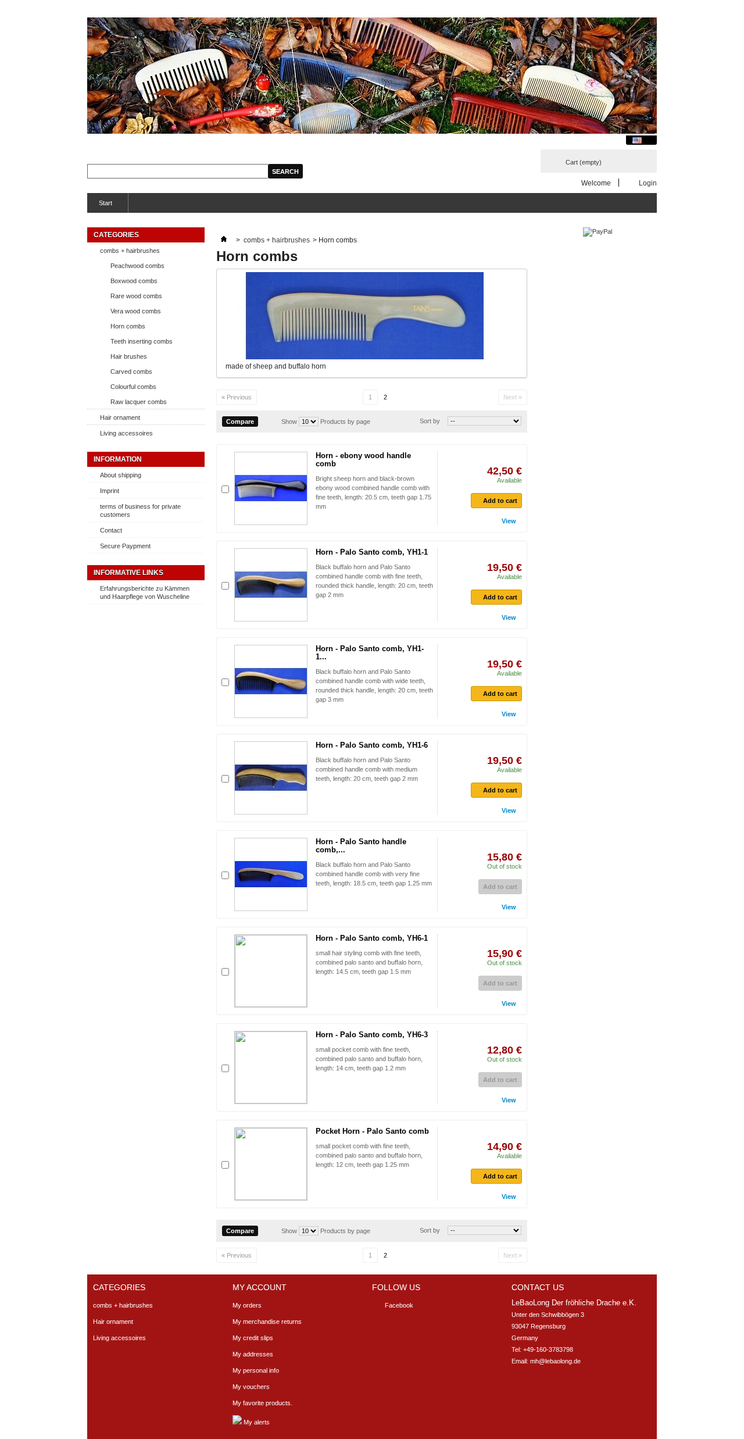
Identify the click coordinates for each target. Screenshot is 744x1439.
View (509, 520)
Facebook (399, 1305)
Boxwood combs (134, 280)
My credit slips (253, 1337)
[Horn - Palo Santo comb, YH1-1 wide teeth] (270, 681)
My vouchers (251, 1386)
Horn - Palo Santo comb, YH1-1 (372, 552)
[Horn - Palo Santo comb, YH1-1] (270, 585)
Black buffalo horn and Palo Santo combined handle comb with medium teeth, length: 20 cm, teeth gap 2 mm (367, 769)
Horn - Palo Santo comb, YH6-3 (372, 1034)
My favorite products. (262, 1402)
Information (118, 459)
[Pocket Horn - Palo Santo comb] (270, 1164)
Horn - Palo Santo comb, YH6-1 (372, 938)
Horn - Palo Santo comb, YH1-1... (370, 652)
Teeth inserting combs (141, 341)
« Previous (236, 397)
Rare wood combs (136, 295)
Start (99, 206)
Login (648, 183)
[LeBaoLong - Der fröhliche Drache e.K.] (372, 76)
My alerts (256, 1422)
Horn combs (127, 326)
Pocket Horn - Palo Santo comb (372, 1131)
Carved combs (131, 371)
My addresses (253, 1354)
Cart (584, 162)
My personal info (256, 1370)
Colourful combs (133, 386)
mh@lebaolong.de (555, 1361)
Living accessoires (126, 433)
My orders (247, 1305)
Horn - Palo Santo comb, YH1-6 (372, 745)
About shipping (120, 475)
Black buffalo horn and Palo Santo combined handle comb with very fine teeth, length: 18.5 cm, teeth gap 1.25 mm (374, 874)
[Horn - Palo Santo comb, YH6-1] (270, 971)
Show (289, 421)
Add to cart (500, 500)
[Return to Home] (223, 240)
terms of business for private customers (140, 510)
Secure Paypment (125, 545)
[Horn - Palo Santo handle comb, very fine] (270, 874)
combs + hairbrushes (130, 250)
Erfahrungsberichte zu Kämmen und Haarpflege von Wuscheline (144, 592)
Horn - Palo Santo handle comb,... (361, 845)
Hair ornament (120, 417)
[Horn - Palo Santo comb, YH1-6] (270, 778)
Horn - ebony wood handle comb (363, 459)
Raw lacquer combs (138, 401)
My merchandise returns (267, 1321)
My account (260, 1287)
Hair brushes (128, 356)
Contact (111, 530)
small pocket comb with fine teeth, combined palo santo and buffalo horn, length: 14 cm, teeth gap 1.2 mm (369, 1059)
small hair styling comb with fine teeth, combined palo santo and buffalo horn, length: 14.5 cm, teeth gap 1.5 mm (369, 962)
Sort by (430, 420)
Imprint (109, 490)
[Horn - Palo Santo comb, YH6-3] (270, 1067)
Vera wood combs (135, 311)
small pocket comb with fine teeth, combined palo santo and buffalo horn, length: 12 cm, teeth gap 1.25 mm (369, 1155)
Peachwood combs (137, 265)
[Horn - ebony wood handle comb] (270, 488)
